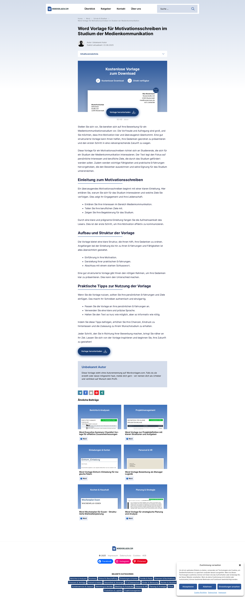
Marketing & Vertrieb (104, 586)
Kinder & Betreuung (150, 582)
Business (92, 578)
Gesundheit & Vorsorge (113, 582)
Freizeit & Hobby (95, 582)
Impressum (222, 592)
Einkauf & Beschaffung (108, 578)
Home (80, 18)
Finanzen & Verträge (77, 582)
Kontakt (121, 8)
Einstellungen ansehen (229, 586)
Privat (170, 586)
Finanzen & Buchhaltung (165, 578)
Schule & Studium (100, 18)
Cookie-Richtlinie (200, 592)
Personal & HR (141, 586)
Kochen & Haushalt (168, 582)
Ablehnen (207, 586)
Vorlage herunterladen (120, 112)
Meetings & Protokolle (124, 586)
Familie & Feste (146, 578)
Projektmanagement (132, 590)
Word (88, 18)
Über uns (136, 8)
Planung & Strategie (157, 586)
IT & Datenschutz (132, 582)
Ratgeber (106, 8)
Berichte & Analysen (78, 578)
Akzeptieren (188, 586)
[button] (240, 565)
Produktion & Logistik (113, 590)
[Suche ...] (192, 8)
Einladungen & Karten (129, 578)
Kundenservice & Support (82, 586)
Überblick (89, 8)
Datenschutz (212, 592)
